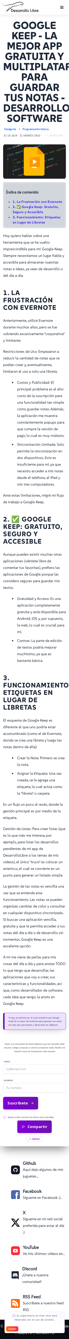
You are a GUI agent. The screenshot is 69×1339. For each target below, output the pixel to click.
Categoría (10, 129)
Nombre (8, 1080)
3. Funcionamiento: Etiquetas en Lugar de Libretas (37, 219)
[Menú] (62, 7)
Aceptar (12, 1328)
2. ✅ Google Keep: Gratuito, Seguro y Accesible (36, 209)
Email (7, 1061)
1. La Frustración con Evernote (37, 202)
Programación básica (36, 129)
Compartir (37, 1126)
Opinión (36, 1138)
